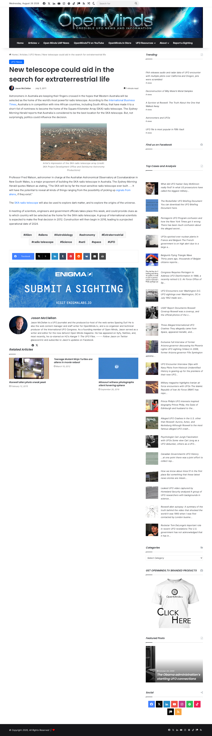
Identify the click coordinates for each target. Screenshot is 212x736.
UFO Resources (144, 42)
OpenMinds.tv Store (119, 42)
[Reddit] (78, 256)
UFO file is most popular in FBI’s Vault (165, 129)
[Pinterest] (70, 256)
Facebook (88, 340)
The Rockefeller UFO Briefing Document (181, 201)
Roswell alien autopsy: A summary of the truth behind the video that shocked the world (182, 510)
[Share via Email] (94, 256)
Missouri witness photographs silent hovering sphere (116, 384)
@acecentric (37, 340)
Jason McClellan (23, 88)
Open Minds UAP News (56, 42)
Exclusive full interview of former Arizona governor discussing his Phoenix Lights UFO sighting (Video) (182, 345)
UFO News (35, 54)
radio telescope (43, 242)
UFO (112, 242)
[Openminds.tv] (106, 22)
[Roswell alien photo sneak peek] (29, 368)
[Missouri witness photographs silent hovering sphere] (118, 368)
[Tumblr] (62, 256)
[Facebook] (33, 345)
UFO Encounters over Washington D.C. (181, 290)
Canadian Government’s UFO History (180, 454)
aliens (44, 234)
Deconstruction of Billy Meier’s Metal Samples (169, 91)
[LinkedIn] (55, 256)
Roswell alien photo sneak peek (27, 382)
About (163, 42)
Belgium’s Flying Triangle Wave (176, 255)
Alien (28, 234)
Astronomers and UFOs (158, 117)
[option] (174, 664)
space (97, 242)
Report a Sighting (183, 42)
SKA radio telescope (26, 202)
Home (20, 42)
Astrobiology (64, 234)
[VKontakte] (86, 256)
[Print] (102, 256)
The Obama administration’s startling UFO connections (169, 676)
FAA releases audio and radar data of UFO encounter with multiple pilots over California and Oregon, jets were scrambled (173, 76)
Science (67, 242)
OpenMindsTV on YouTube (89, 42)
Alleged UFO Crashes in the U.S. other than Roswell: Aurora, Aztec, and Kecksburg (181, 422)
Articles (32, 42)
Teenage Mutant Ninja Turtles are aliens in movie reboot (73, 360)
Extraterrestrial (113, 234)
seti (82, 242)
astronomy (88, 234)
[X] (37, 345)
